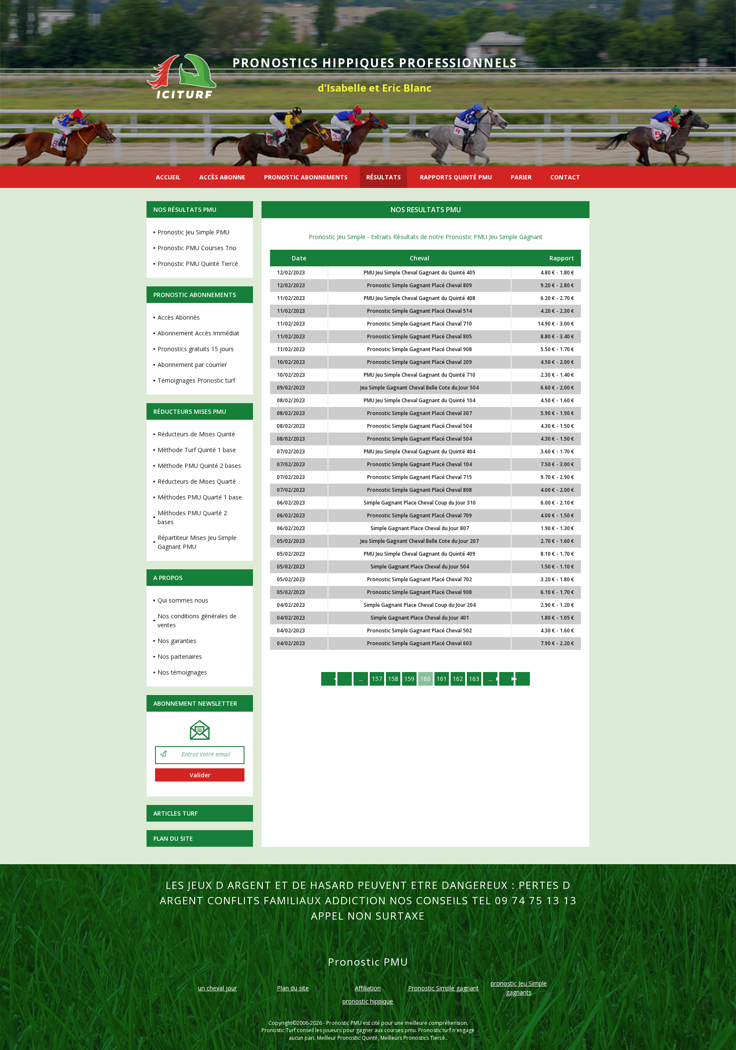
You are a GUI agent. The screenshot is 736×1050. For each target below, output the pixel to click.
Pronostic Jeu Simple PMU (194, 232)
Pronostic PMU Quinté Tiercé (198, 264)
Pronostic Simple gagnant (443, 988)
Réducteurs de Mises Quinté (196, 434)
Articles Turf (175, 813)
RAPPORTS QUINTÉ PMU (456, 177)
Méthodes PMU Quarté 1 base (200, 497)
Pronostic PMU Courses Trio (197, 248)
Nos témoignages (182, 672)
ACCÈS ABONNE (222, 177)
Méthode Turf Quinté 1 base (197, 450)
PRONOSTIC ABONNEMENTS (306, 177)
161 (442, 679)
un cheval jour (217, 988)
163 (474, 679)
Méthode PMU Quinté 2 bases (199, 466)
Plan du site (173, 838)
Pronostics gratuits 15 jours (196, 349)
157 (377, 679)
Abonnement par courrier (192, 365)
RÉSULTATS (383, 177)
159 (409, 679)
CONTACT (565, 177)
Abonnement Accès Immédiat (198, 333)
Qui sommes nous (183, 600)
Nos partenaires (180, 656)
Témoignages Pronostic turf (196, 380)
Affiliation (368, 988)
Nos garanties (177, 641)
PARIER (521, 177)
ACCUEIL (168, 177)
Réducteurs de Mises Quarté (197, 481)
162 (458, 679)
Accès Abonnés (179, 317)
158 (393, 679)
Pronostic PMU (344, 1023)
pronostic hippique (367, 1001)
